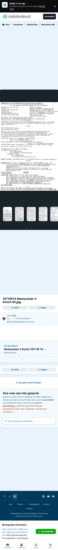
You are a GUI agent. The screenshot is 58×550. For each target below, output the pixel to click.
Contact (46, 504)
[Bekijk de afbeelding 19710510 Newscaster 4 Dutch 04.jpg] (43, 214)
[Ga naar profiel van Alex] (4, 318)
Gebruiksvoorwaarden (16, 535)
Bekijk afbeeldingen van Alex (20, 321)
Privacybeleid (33, 504)
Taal (10, 504)
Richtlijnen (23, 538)
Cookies (29, 508)
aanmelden (48, 399)
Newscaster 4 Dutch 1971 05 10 (23, 349)
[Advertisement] (29, 57)
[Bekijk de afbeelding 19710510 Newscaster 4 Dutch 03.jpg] (31, 214)
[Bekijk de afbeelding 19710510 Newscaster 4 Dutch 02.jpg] (19, 214)
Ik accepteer (47, 531)
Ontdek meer (6, 6)
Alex (14, 315)
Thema (20, 504)
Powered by (29, 516)
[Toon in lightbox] (29, 146)
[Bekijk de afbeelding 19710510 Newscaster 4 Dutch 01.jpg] (7, 214)
